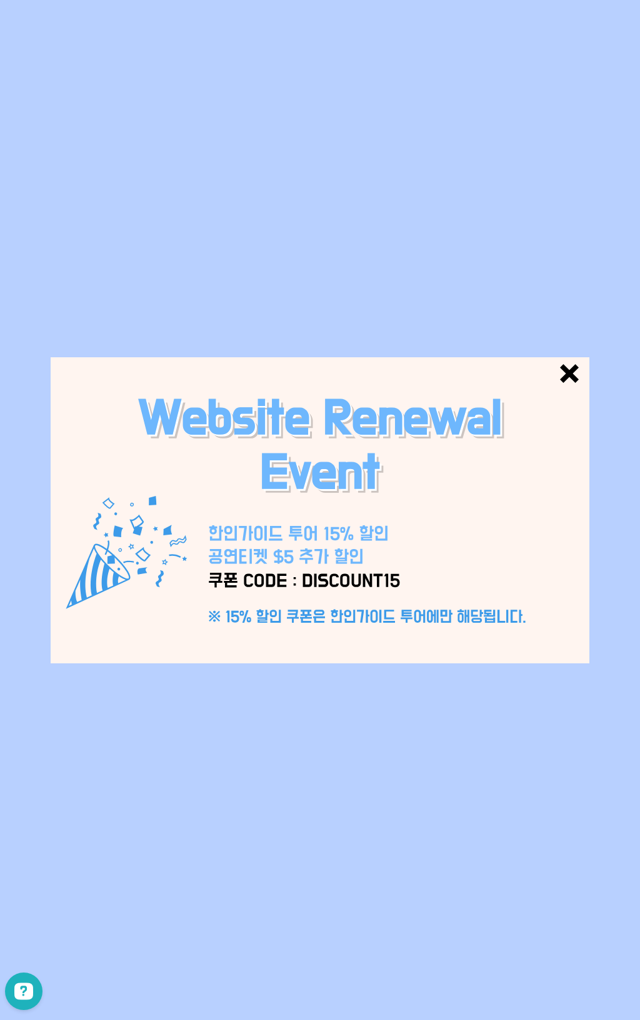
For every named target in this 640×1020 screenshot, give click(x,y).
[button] (569, 373)
